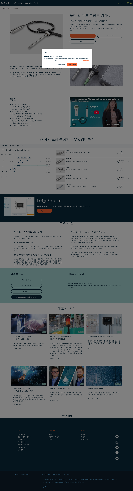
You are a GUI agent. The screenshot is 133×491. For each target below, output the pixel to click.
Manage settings (61, 64)
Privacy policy (86, 60)
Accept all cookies (72, 64)
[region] (67, 58)
